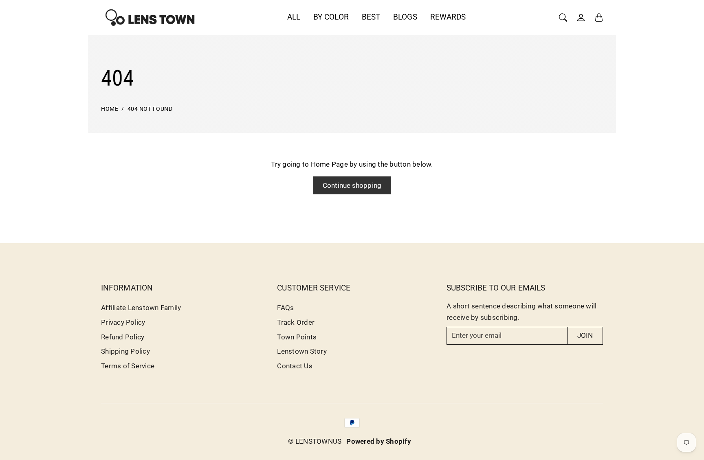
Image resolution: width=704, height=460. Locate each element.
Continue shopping (352, 185)
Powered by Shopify (378, 441)
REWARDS (448, 17)
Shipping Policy (125, 351)
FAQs (285, 308)
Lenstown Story (302, 351)
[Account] (581, 17)
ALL (293, 17)
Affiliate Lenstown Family (141, 308)
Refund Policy (122, 337)
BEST (371, 17)
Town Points (297, 337)
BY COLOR (331, 17)
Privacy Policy (123, 322)
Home (109, 109)
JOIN (585, 335)
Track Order (296, 322)
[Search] (563, 17)
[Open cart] (599, 17)
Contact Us (294, 366)
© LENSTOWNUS (314, 441)
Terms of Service (127, 366)
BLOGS (405, 17)
